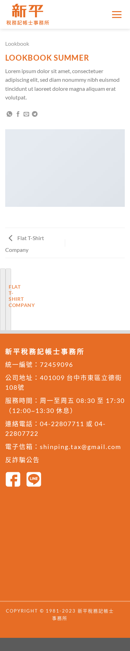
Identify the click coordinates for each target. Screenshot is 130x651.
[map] (65, 546)
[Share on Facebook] (18, 114)
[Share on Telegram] (34, 114)
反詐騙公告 (22, 460)
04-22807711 (62, 424)
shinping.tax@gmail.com (80, 446)
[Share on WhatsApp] (9, 114)
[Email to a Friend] (26, 114)
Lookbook (17, 43)
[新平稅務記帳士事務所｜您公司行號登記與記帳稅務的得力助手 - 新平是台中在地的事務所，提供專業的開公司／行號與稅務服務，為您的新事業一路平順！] (29, 14)
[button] (118, 14)
